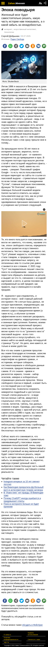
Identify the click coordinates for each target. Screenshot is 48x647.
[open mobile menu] (3, 3)
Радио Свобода (17, 39)
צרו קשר (6, 642)
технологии (9, 32)
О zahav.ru (7, 634)
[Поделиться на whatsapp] (10, 46)
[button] (44, 209)
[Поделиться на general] (16, 46)
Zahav (11, 3)
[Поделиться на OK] (33, 46)
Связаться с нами (34, 639)
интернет (8, 29)
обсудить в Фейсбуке (32, 625)
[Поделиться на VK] (38, 46)
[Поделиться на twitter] (21, 46)
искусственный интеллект (25, 29)
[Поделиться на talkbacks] (44, 46)
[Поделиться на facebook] (5, 46)
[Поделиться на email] (27, 46)
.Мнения (20, 3)
